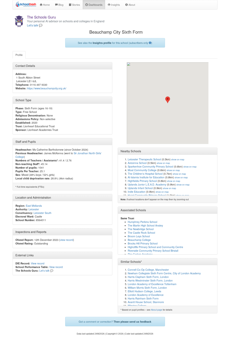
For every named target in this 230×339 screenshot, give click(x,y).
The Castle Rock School (141, 232)
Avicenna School (137, 163)
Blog (60, 4)
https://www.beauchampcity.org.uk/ (46, 88)
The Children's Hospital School (145, 173)
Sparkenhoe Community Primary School (150, 166)
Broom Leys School (139, 236)
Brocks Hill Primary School (143, 243)
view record (66, 240)
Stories (75, 4)
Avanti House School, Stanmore (146, 302)
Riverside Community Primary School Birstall (153, 250)
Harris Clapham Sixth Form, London (148, 277)
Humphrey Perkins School (142, 222)
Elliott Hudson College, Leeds (144, 291)
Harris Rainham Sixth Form (143, 298)
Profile (19, 55)
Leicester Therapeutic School (144, 159)
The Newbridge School (141, 229)
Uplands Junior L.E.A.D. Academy (147, 184)
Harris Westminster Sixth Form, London (150, 280)
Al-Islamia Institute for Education (146, 177)
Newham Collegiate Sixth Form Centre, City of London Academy (164, 273)
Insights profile (102, 43)
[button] (167, 100)
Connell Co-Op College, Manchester (148, 269)
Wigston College (137, 305)
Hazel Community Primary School (147, 195)
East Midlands (34, 205)
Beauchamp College (139, 240)
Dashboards (95, 4)
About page (156, 309)
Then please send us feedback (132, 321)
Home (46, 4)
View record (37, 263)
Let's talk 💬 (34, 25)
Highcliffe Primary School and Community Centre (155, 247)
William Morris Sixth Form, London (147, 287)
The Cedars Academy (140, 254)
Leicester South (42, 213)
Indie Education (136, 191)
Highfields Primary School (142, 181)
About (131, 4)
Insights (115, 4)
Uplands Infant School (140, 188)
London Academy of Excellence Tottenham (152, 284)
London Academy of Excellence (146, 295)
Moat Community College (142, 170)
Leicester (34, 209)
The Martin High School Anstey (145, 225)
